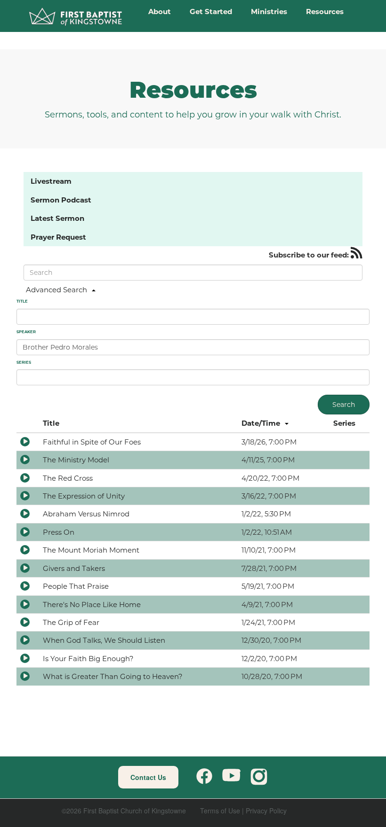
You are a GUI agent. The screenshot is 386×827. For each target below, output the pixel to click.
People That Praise (76, 586)
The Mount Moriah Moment (91, 550)
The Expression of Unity (84, 496)
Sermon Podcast (61, 199)
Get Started (211, 11)
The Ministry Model (76, 459)
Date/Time (260, 423)
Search (343, 404)
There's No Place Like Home (92, 604)
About (159, 11)
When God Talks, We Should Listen (104, 640)
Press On (58, 532)
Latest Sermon (57, 218)
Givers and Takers (74, 568)
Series (344, 423)
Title (51, 423)
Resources (325, 11)
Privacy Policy (266, 810)
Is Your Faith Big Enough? (88, 658)
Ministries (269, 11)
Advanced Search (56, 289)
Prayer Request (58, 237)
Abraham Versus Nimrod (86, 513)
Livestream (51, 181)
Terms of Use (220, 810)
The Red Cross (68, 478)
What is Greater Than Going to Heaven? (113, 676)
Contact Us (148, 777)
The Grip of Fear (71, 622)
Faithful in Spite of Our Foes (92, 441)
